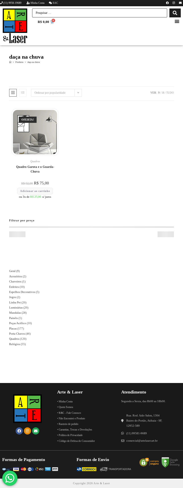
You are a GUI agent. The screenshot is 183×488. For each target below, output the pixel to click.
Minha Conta (37, 2)
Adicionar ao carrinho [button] (35, 191)
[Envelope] (180, 3)
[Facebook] (167, 3)
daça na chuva (33, 62)
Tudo (170, 92)
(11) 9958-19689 (12, 2)
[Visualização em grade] (13, 93)
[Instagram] (174, 3)
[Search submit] (175, 12)
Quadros (35, 161)
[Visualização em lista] (23, 93)
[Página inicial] (10, 62)
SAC (55, 2)
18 (163, 92)
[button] (177, 21)
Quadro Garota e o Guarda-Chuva (35, 169)
